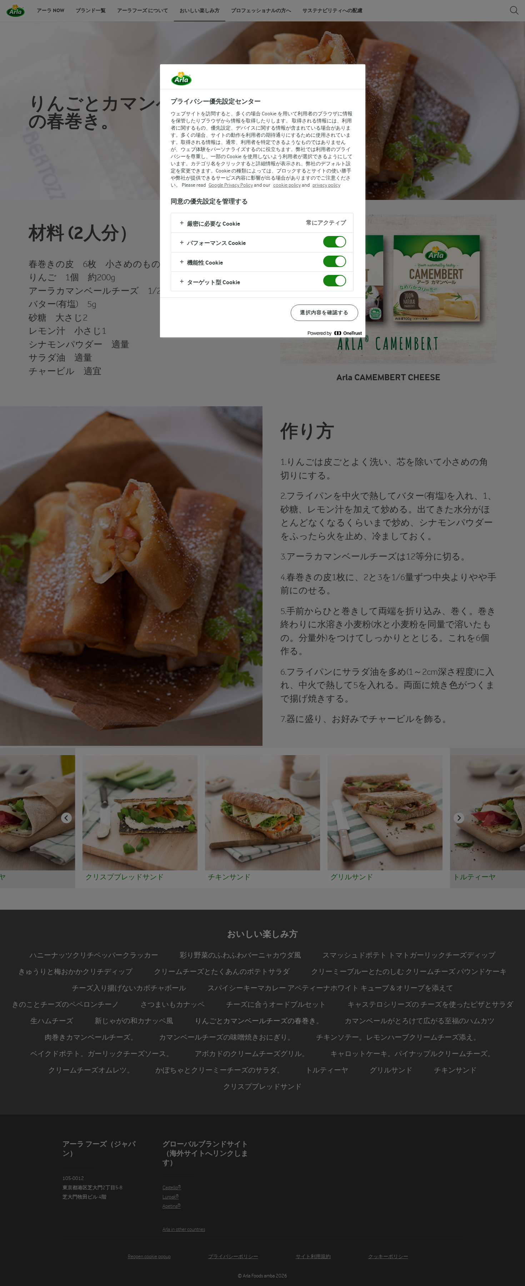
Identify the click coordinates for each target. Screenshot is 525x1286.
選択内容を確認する (324, 313)
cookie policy (287, 185)
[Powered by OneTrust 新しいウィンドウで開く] (335, 332)
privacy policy (326, 185)
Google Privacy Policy (231, 185)
